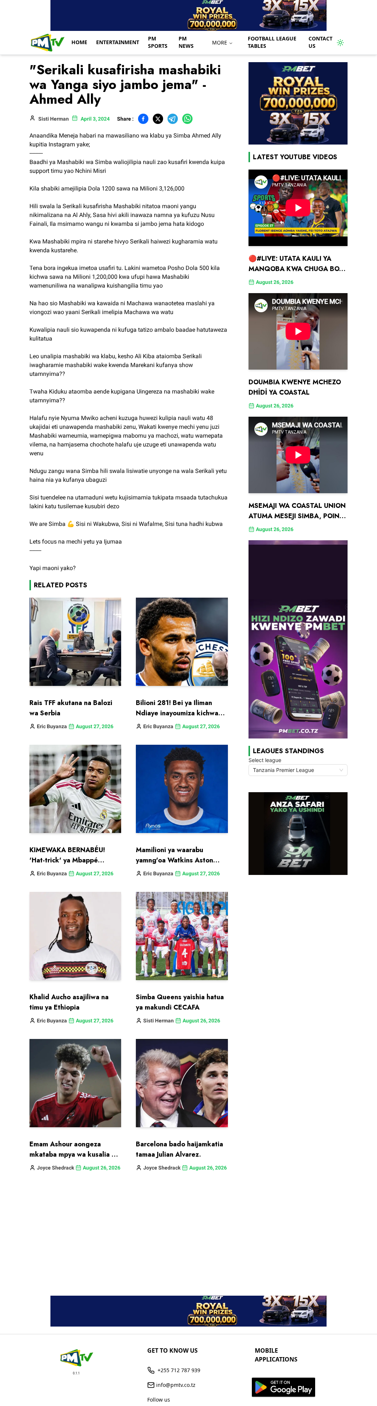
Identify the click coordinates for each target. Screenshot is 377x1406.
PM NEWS (186, 42)
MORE (219, 42)
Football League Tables (272, 42)
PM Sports (158, 42)
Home (79, 42)
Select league (265, 760)
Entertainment (117, 42)
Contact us (320, 42)
